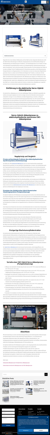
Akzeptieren (25, 430)
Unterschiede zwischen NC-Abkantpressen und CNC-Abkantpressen (17, 365)
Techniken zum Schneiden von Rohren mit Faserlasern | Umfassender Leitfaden (16, 389)
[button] (47, 417)
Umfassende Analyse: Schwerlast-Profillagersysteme (16, 397)
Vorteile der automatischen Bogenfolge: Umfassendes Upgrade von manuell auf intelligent (39, 382)
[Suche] (47, 2)
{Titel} (33, 432)
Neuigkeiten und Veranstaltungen (25, 8)
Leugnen (41, 430)
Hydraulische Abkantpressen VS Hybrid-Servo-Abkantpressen (16, 362)
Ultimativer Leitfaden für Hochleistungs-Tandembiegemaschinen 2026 (40, 389)
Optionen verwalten (22, 427)
